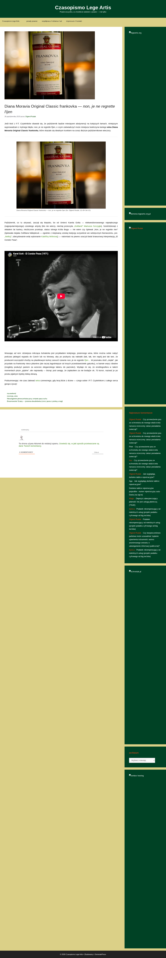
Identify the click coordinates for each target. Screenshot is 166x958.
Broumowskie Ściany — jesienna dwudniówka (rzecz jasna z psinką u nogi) (35, 401)
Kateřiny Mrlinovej (49, 236)
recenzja (10, 396)
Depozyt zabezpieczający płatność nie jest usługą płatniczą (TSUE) (143, 501)
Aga (130, 481)
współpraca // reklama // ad (52, 21)
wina (38, 380)
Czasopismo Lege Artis (83, 7)
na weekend (11, 393)
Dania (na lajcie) (136, 495)
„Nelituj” (8, 236)
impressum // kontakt (74, 21)
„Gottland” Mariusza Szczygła (87, 226)
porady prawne (31, 21)
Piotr (131, 447)
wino (16, 396)
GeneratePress (100, 954)
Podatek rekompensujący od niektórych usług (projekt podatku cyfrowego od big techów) (144, 512)
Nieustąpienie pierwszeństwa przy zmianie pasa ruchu (27, 399)
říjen (86, 360)
